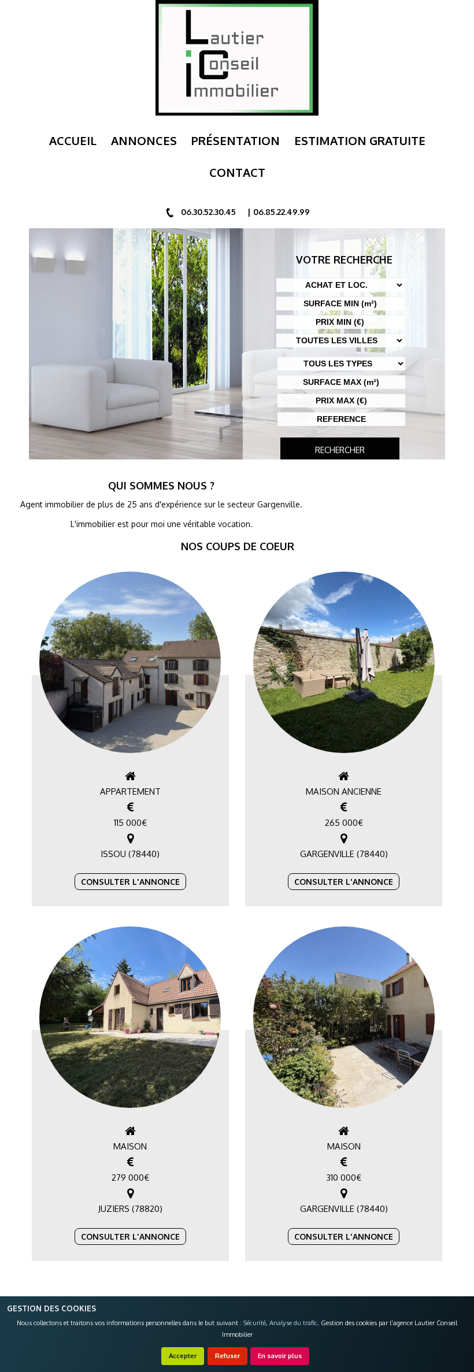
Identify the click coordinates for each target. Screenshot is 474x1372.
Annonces (144, 140)
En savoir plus (280, 1355)
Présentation (235, 140)
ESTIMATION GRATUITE (359, 140)
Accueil (73, 140)
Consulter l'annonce (130, 882)
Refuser (227, 1355)
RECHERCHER (340, 450)
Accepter (183, 1355)
